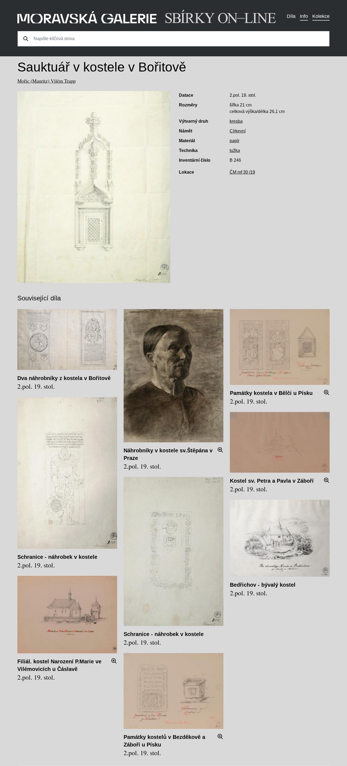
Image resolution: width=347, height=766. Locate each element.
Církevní (238, 131)
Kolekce (321, 16)
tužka (235, 150)
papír (234, 140)
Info (304, 16)
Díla (291, 16)
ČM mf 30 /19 (242, 172)
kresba (236, 121)
